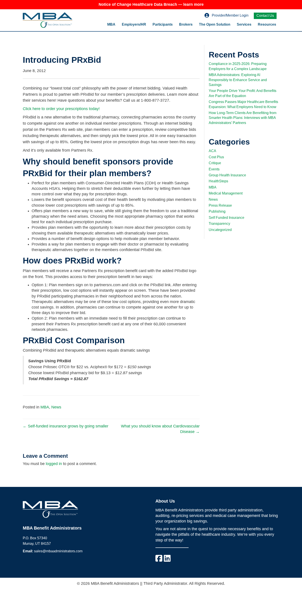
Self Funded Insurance (226, 217)
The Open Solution (214, 24)
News (56, 407)
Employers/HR (134, 24)
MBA (111, 24)
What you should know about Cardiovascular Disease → (160, 429)
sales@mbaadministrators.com (58, 551)
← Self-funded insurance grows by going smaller (65, 426)
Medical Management (226, 193)
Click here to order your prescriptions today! (61, 109)
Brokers (186, 24)
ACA (212, 151)
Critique (215, 163)
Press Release (220, 205)
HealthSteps (218, 181)
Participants (163, 24)
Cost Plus (216, 157)
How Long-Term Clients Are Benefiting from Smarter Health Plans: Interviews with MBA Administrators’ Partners (242, 118)
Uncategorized (220, 230)
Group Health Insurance (227, 175)
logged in (54, 463)
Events (214, 169)
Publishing (217, 211)
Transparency (219, 223)
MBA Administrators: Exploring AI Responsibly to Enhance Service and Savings (238, 80)
